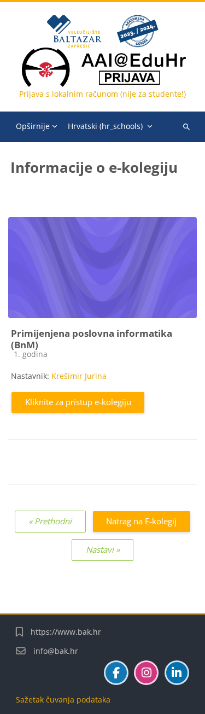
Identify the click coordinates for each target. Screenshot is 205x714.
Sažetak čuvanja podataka (63, 699)
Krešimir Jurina (79, 376)
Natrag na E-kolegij (141, 521)
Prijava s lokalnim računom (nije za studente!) (102, 94)
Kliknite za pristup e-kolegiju (78, 401)
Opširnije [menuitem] (33, 126)
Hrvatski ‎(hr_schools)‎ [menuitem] (105, 126)
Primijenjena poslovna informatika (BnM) (91, 339)
